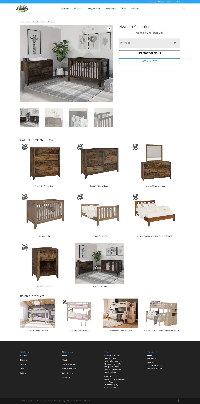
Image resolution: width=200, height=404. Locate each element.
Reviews (170, 2)
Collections (36, 22)
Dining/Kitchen (93, 8)
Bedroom (65, 8)
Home (22, 22)
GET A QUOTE (149, 61)
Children (78, 8)
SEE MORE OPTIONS (149, 53)
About (150, 2)
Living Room (110, 8)
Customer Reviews (69, 364)
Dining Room (25, 360)
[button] (109, 29)
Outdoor (135, 8)
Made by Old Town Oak (149, 32)
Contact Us (66, 377)
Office (123, 8)
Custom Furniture (69, 369)
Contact (177, 2)
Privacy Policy (53, 401)
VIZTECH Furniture (85, 401)
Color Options (158, 2)
